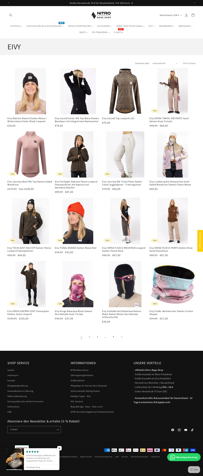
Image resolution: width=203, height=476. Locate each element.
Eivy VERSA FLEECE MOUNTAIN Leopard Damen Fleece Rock (123, 249)
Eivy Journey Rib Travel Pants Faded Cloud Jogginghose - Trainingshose (121, 183)
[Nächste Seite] (121, 337)
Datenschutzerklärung (103, 456)
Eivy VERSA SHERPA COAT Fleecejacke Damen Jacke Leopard (28, 313)
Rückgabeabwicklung (17, 385)
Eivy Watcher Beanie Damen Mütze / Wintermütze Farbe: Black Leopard (27, 120)
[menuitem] (16, 26)
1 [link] (81, 336)
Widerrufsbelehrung (17, 396)
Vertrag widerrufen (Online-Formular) (25, 401)
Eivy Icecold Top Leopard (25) (118, 118)
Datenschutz (13, 406)
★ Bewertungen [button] (200, 240)
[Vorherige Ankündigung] (8, 3)
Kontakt (11, 380)
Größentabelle (78, 380)
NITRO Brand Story (79, 370)
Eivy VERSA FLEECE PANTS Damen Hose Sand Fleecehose (171, 249)
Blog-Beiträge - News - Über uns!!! (87, 406)
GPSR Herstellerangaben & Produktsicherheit (92, 412)
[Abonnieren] (57, 429)
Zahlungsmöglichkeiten (82, 375)
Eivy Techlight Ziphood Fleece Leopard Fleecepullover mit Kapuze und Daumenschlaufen (76, 184)
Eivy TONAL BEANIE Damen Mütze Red (75, 247)
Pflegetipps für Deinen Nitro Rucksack (89, 385)
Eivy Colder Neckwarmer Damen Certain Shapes (171, 313)
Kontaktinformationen (139, 456)
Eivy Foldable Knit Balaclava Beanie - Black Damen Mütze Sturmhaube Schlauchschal (122, 314)
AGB (9, 412)
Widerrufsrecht (86, 456)
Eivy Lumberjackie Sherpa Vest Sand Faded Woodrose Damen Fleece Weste (170, 183)
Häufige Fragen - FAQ (81, 396)
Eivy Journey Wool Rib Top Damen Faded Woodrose (29, 183)
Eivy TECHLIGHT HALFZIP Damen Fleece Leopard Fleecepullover (29, 249)
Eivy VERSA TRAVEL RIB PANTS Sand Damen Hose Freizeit (169, 120)
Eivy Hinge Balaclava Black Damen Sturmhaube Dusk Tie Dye (73, 313)
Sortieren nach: (142, 63)
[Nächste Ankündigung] (194, 3)
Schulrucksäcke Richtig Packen (85, 391)
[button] (10, 15)
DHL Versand (77, 401)
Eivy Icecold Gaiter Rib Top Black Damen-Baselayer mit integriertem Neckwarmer (77, 120)
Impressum (12, 375)
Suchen (11, 370)
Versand (124, 456)
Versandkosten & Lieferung (20, 391)
